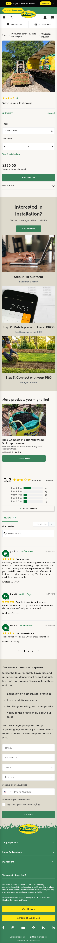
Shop (4, 35)
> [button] (38, 650)
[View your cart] (53, 17)
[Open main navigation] (4, 17)
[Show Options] (51, 767)
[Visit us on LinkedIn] (53, 927)
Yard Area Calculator (11, 154)
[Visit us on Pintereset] (33, 927)
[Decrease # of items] (4, 146)
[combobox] (27, 767)
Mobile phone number (14, 784)
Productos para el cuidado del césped (23, 35)
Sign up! (28, 814)
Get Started (28, 228)
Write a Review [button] (30, 508)
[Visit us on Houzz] (43, 927)
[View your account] (45, 17)
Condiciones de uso (18, 937)
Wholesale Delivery (46, 35)
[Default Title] (28, 131)
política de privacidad (38, 937)
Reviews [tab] (7, 517)
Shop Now (24, 458)
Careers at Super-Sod (28, 918)
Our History (28, 909)
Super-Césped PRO (13, 11)
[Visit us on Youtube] (23, 927)
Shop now (45, 3)
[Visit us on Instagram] (12, 927)
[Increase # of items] (52, 146)
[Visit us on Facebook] (3, 927)
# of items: (7, 138)
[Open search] (11, 17)
